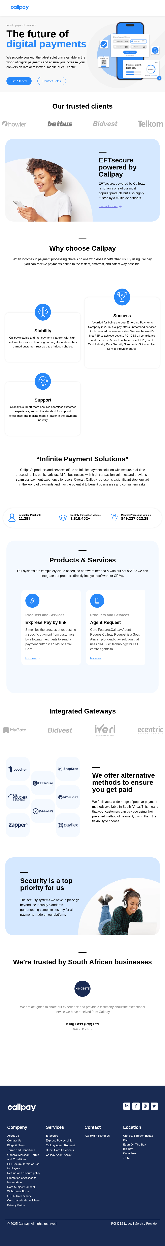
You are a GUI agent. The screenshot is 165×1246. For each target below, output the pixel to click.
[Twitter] (154, 1106)
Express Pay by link (44, 622)
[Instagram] (145, 1106)
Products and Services (43, 615)
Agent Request (104, 622)
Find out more (108, 206)
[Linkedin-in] (126, 1106)
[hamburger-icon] (150, 6)
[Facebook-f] (135, 1106)
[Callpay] (23, 7)
